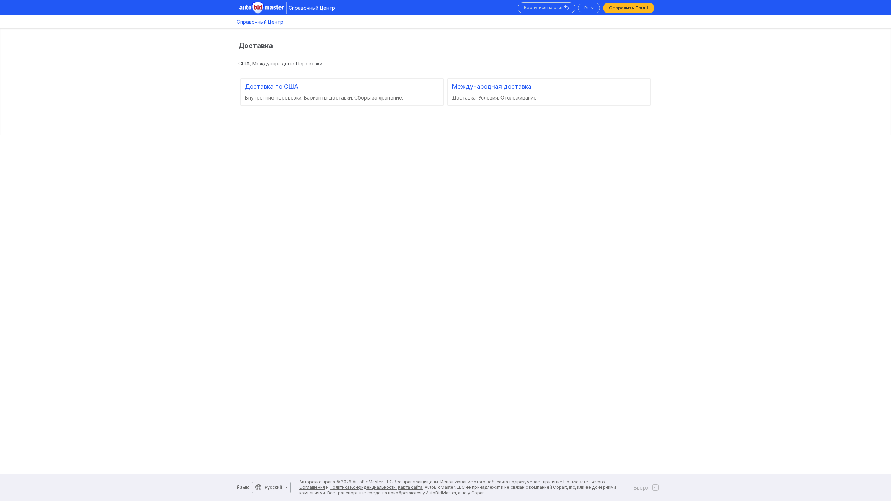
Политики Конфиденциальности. (363, 487)
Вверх (641, 488)
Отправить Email (628, 7)
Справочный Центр (260, 22)
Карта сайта (410, 487)
